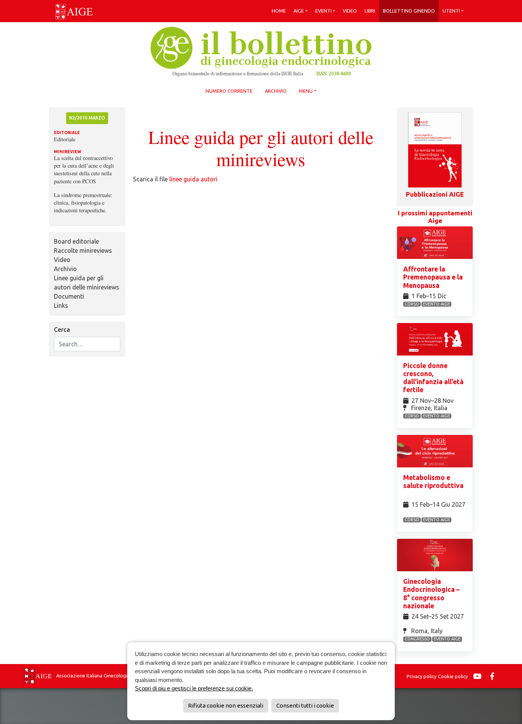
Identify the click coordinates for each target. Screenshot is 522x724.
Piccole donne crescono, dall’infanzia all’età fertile (433, 377)
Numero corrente (229, 91)
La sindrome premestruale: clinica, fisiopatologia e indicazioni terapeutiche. (83, 202)
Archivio (276, 91)
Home (279, 10)
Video (350, 10)
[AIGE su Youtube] (479, 676)
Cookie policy (453, 676)
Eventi (323, 10)
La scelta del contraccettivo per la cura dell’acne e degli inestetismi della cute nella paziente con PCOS (84, 169)
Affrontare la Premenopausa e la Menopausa (433, 277)
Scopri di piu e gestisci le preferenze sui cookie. (194, 688)
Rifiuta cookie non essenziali (225, 705)
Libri (370, 10)
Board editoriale (76, 241)
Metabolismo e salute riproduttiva (433, 481)
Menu (306, 91)
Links (61, 305)
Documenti (69, 296)
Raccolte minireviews (83, 250)
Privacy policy (421, 676)
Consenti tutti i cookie (305, 705)
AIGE (298, 10)
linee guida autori (193, 179)
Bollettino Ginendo (409, 10)
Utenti (451, 10)
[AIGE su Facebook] (494, 676)
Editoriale (64, 139)
